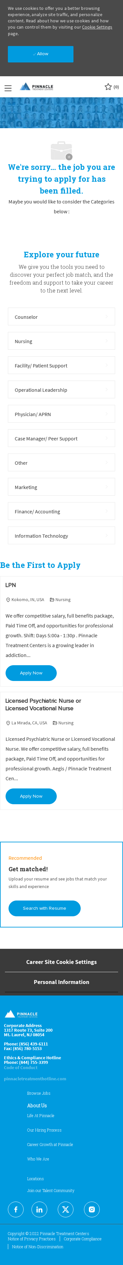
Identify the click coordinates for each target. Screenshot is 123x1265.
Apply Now (31, 673)
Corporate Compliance (83, 1238)
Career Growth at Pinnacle (50, 1144)
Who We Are (38, 1158)
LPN (11, 585)
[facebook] (16, 1209)
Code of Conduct (20, 1067)
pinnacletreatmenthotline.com (35, 1079)
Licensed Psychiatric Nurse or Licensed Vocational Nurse (43, 705)
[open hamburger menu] (8, 87)
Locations (35, 1178)
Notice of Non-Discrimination (37, 1246)
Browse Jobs (39, 1093)
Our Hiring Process (44, 1130)
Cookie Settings (97, 27)
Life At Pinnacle (40, 1115)
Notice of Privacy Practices (32, 1238)
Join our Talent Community (50, 1190)
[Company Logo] (37, 86)
